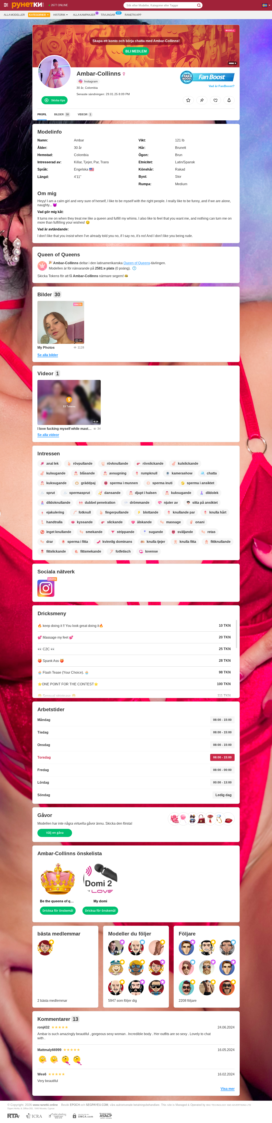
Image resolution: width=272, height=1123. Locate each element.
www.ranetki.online (45, 1104)
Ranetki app (133, 14)
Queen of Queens (136, 263)
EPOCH (75, 1104)
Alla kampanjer (84, 14)
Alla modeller (14, 14)
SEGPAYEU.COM (97, 1104)
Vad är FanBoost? (222, 86)
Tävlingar (108, 14)
